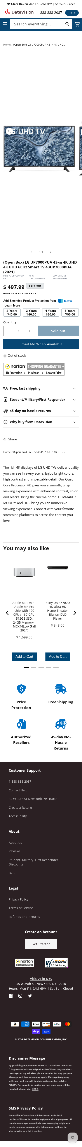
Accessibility (18, 816)
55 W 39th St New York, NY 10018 (33, 799)
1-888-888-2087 (20, 781)
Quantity (10, 322)
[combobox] (41, 24)
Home (7, 44)
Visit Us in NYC (41, 979)
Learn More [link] (12, 305)
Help (71, 13)
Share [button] (12, 439)
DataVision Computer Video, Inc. (45, 1039)
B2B (11, 873)
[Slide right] (51, 252)
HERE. (35, 1088)
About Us (15, 842)
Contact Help (18, 790)
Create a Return (20, 807)
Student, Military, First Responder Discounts (33, 862)
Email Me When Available (41, 344)
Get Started (41, 944)
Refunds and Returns (24, 917)
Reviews (15, 851)
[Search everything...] (67, 24)
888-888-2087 (51, 12)
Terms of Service (21, 908)
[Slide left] (31, 252)
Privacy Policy (18, 899)
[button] (5, 24)
